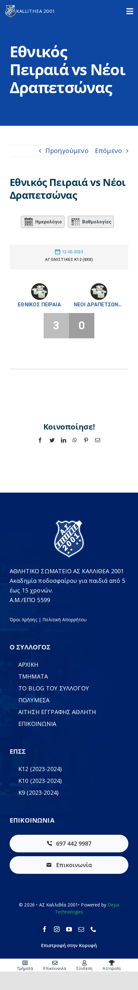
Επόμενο (108, 150)
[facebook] (44, 929)
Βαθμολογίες (96, 221)
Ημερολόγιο (48, 221)
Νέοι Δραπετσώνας (99, 305)
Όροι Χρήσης (23, 619)
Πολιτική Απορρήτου (64, 619)
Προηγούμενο (67, 150)
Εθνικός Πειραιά (39, 305)
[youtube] (69, 929)
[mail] (81, 929)
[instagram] (57, 929)
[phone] (93, 929)
